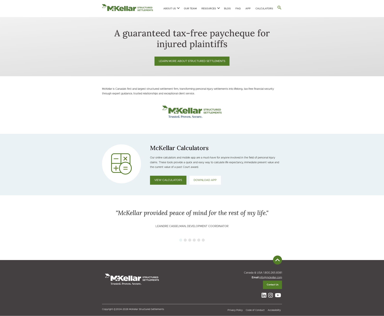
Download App (205, 180)
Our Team (190, 8)
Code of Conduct (255, 310)
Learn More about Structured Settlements (192, 61)
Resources (208, 8)
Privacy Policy (235, 310)
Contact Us (272, 285)
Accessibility (274, 310)
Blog (227, 8)
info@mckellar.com (270, 277)
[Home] (127, 8)
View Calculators (168, 180)
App (248, 8)
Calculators (264, 8)
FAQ (238, 8)
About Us (169, 8)
